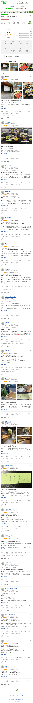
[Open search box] (3, 56)
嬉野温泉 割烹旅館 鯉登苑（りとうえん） (12, 17)
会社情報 (11, 699)
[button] (5, 67)
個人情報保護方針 (19, 699)
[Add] (30, 15)
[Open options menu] (31, 76)
